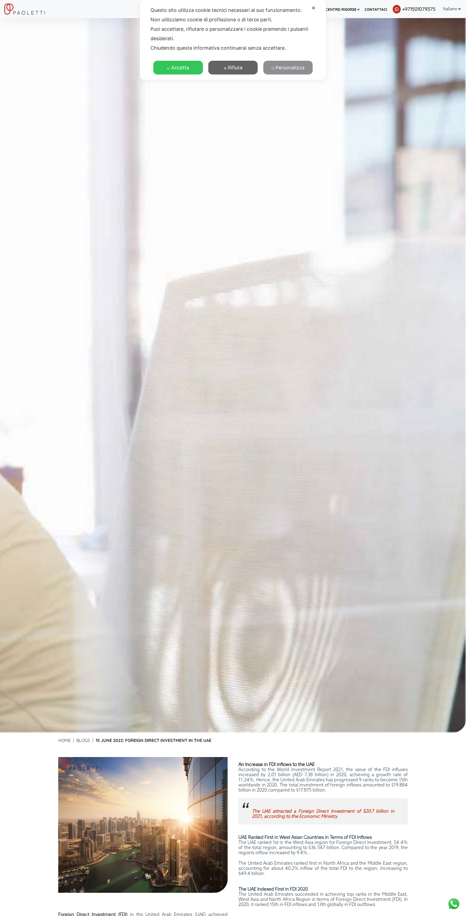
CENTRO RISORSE (341, 9)
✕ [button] (313, 8)
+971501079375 (419, 9)
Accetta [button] (180, 67)
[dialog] (233, 40)
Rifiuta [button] (235, 67)
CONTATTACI (376, 9)
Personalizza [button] (290, 67)
